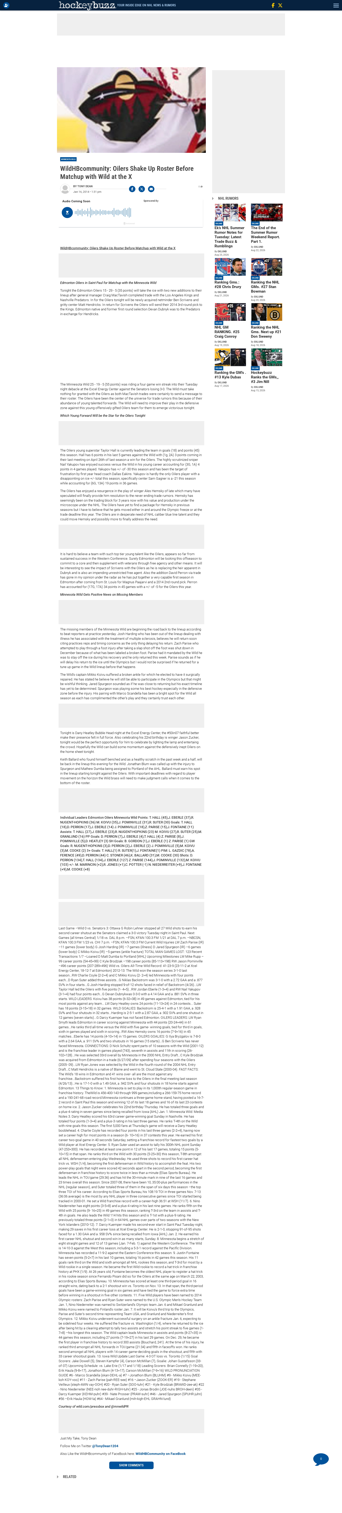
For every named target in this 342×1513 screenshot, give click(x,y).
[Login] (7, 5)
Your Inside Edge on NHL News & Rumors (146, 5)
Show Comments (131, 1465)
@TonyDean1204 (105, 1446)
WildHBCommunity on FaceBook (161, 1454)
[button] (335, 5)
